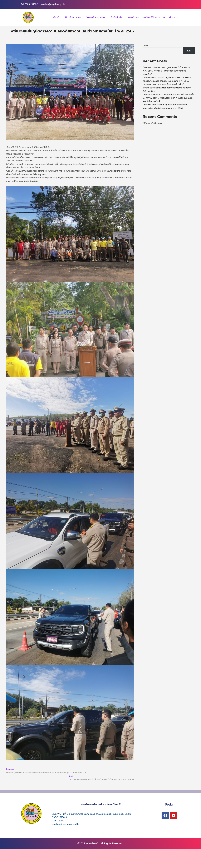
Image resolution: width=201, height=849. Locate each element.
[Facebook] (165, 815)
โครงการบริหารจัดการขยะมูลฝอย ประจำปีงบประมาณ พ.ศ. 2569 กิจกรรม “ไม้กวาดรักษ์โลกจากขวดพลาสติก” (167, 71)
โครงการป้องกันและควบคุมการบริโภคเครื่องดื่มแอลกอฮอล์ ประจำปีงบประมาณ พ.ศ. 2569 (165, 106)
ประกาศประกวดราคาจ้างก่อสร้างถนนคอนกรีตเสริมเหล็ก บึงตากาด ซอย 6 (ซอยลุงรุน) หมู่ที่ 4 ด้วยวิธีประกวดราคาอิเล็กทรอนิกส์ (169, 98)
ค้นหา (145, 45)
